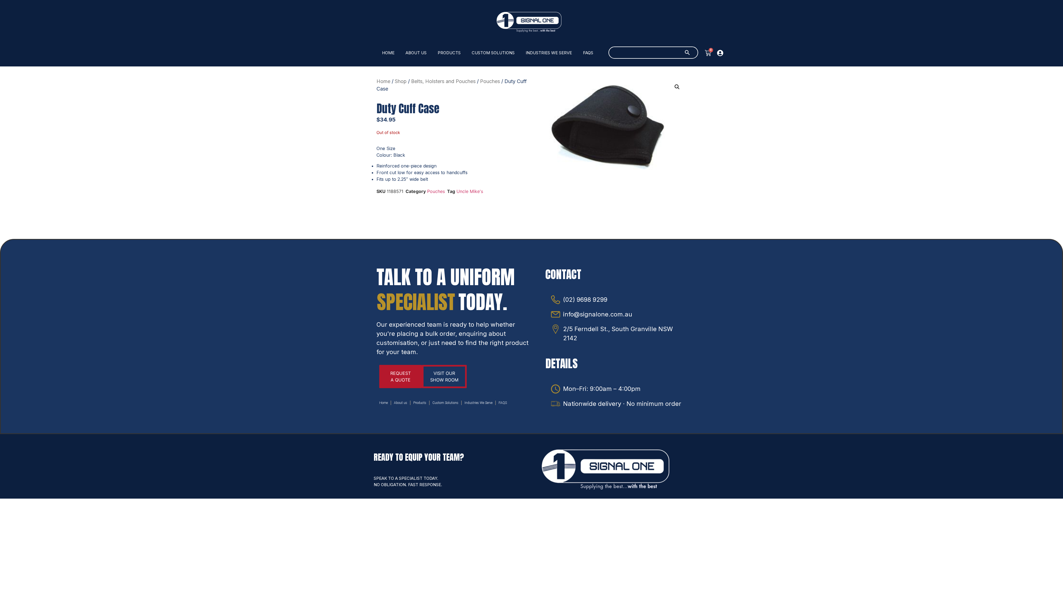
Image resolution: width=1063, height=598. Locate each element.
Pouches (490, 81)
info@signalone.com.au (597, 314)
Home (388, 52)
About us (416, 52)
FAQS (588, 52)
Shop (401, 81)
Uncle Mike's (469, 191)
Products (449, 52)
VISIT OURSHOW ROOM (444, 376)
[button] (677, 87)
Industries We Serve (549, 52)
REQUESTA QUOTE (400, 376)
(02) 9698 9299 (585, 299)
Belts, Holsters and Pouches (443, 81)
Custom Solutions (493, 52)
